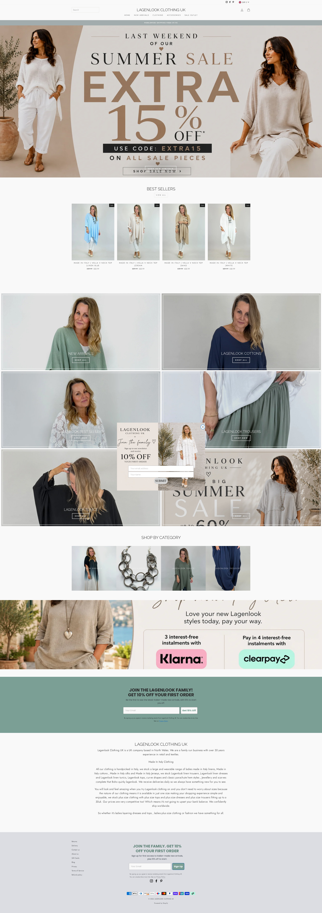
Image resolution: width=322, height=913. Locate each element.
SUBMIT (161, 480)
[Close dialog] (203, 427)
